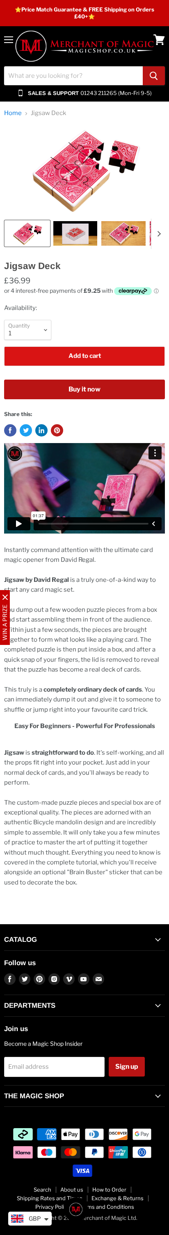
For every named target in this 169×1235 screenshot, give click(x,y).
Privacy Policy (52, 1206)
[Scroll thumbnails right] (157, 234)
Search (42, 1189)
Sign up (126, 1066)
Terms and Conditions (106, 1206)
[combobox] (73, 75)
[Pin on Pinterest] (57, 430)
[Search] (154, 75)
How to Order (109, 1189)
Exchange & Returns (117, 1198)
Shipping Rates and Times (49, 1198)
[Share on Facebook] (10, 430)
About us (71, 1189)
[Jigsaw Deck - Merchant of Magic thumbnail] (27, 233)
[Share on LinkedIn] (41, 430)
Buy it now (84, 389)
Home (13, 113)
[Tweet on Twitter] (26, 430)
